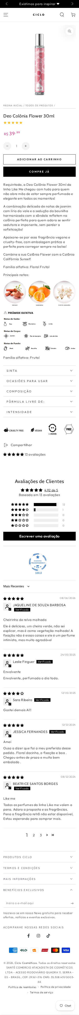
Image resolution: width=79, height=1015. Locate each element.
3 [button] (41, 835)
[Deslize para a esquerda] (7, 4)
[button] (62, 14)
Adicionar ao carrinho (39, 159)
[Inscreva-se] (73, 903)
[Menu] (5, 14)
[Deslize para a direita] (72, 4)
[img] (13, 599)
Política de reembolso (22, 987)
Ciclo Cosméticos (26, 963)
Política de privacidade (56, 986)
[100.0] (38, 562)
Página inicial (13, 105)
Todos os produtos (39, 105)
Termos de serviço (41, 992)
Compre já (39, 171)
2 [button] (34, 835)
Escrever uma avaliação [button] (39, 536)
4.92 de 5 (51, 490)
